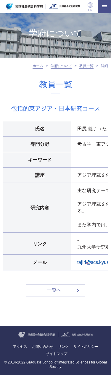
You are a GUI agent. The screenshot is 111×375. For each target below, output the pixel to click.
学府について (61, 66)
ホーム (38, 66)
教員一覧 (86, 66)
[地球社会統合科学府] (24, 6)
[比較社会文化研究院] (64, 6)
